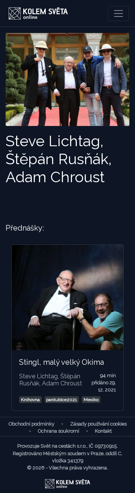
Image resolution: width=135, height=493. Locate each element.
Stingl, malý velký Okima (61, 362)
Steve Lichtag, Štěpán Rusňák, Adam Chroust (50, 380)
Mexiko (91, 399)
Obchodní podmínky (31, 424)
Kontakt (103, 431)
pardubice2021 (61, 399)
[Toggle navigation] (118, 13)
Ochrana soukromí (58, 431)
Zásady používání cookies (98, 424)
